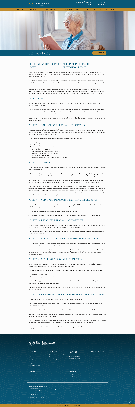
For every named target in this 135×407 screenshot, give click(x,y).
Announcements (53, 377)
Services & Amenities (50, 9)
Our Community (32, 354)
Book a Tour (99, 53)
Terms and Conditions (34, 365)
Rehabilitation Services (75, 358)
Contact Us (113, 9)
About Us (20, 9)
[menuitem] (20, 9)
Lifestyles (33, 9)
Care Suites (52, 361)
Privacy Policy (32, 363)
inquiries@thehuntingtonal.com (36, 397)
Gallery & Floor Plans (72, 9)
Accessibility (31, 361)
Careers (88, 9)
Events (100, 9)
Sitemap (30, 359)
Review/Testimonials (34, 357)
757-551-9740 (102, 4)
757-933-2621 (86, 4)
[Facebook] (55, 389)
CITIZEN (64, 405)
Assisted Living (53, 359)
